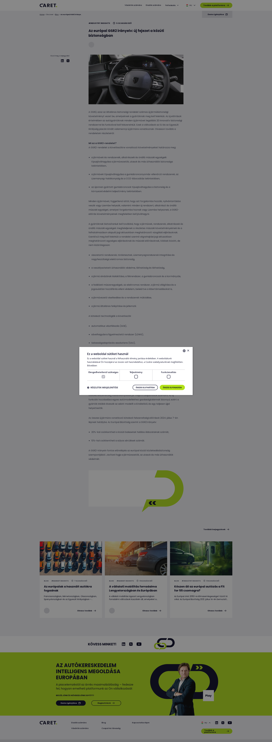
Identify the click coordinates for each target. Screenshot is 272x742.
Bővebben (92, 365)
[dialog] (136, 371)
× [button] (188, 351)
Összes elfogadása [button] (172, 387)
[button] (102, 387)
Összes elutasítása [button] (145, 387)
